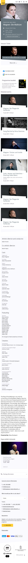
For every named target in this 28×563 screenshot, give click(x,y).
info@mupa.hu (6, 486)
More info (12, 63)
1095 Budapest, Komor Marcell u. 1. (11, 489)
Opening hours (6, 511)
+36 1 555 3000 (6, 484)
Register (8, 525)
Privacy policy (5, 530)
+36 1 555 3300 (6, 504)
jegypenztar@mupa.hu (8, 506)
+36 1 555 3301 (16, 504)
